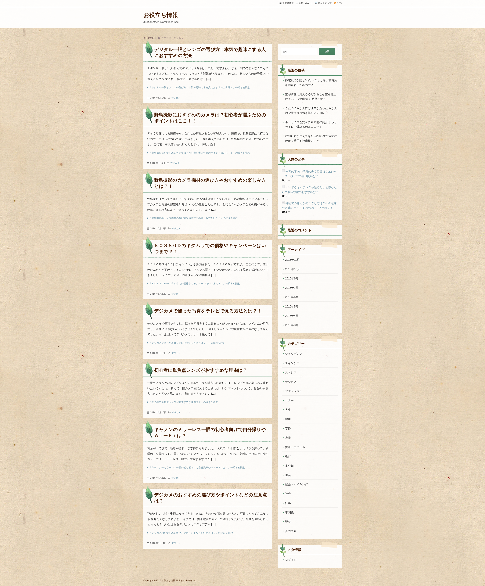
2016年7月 (291, 287)
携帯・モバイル (295, 447)
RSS (339, 3)
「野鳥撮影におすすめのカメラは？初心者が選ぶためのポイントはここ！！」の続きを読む (199, 152)
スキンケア (292, 363)
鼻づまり (290, 531)
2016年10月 (292, 269)
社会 (288, 493)
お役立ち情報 (160, 15)
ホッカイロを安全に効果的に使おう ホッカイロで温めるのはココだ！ (311, 124)
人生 (288, 409)
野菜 (288, 521)
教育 (288, 456)
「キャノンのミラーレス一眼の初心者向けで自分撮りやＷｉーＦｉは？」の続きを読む (197, 467)
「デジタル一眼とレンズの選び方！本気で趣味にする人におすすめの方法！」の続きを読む (199, 87)
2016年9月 (291, 278)
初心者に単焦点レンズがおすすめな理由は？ (200, 370)
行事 (288, 503)
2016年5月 (291, 306)
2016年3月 (291, 325)
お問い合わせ (306, 3)
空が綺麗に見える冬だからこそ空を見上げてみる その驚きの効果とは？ (310, 96)
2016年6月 (291, 297)
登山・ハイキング (296, 484)
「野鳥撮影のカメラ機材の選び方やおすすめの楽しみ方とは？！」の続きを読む (193, 218)
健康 (288, 419)
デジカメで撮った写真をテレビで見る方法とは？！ (208, 310)
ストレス (290, 372)
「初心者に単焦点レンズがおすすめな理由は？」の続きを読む (183, 402)
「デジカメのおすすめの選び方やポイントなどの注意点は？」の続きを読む (191, 532)
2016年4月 (291, 315)
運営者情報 (288, 3)
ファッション (293, 391)
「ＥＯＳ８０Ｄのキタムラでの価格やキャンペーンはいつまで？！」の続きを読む (194, 283)
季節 (288, 428)
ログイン (290, 559)
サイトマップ (325, 3)
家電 (288, 437)
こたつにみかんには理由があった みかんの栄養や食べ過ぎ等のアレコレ (311, 110)
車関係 (289, 512)
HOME (150, 38)
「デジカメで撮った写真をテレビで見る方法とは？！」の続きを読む (187, 342)
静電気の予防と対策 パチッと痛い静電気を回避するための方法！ (311, 82)
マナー (289, 400)
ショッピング (293, 353)
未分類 (289, 465)
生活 (288, 475)
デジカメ (176, 97)
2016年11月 (292, 259)
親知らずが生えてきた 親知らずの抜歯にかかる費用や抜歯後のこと (311, 138)
